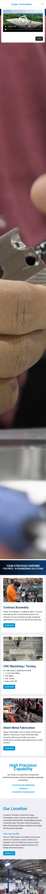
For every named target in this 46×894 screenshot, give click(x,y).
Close (39, 38)
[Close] (42, 4)
